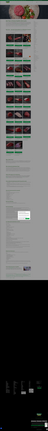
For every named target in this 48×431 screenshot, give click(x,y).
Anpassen (20, 218)
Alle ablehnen (23, 218)
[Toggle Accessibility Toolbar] (1, 428)
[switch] (46, 426)
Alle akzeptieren (27, 218)
